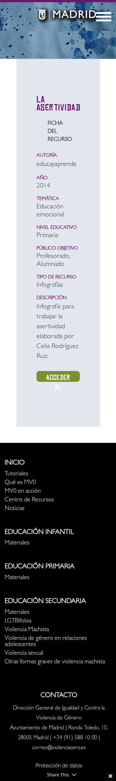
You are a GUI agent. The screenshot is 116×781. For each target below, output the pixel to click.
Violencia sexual (24, 653)
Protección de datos (59, 766)
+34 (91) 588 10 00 (75, 738)
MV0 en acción (23, 491)
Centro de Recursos (29, 500)
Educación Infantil (39, 532)
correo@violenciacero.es (59, 748)
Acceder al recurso (58, 377)
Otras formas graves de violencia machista (55, 662)
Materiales (17, 543)
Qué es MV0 (20, 483)
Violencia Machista (27, 630)
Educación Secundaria (45, 601)
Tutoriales (16, 474)
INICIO (15, 463)
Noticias (14, 509)
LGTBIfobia (18, 621)
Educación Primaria (40, 567)
